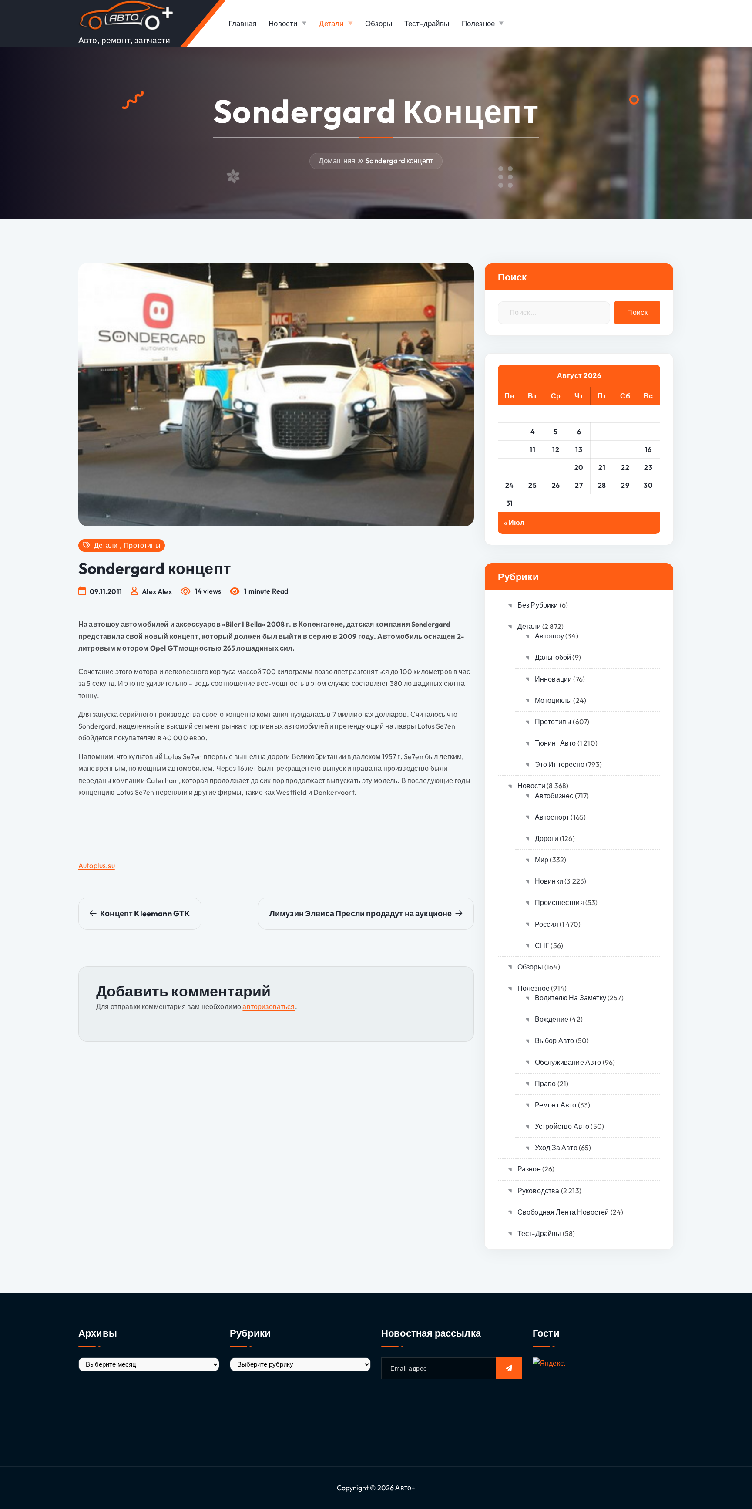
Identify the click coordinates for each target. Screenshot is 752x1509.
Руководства (538, 1190)
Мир (541, 859)
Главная (242, 23)
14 (602, 449)
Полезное (478, 23)
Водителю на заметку (570, 997)
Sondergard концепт (399, 160)
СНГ (542, 945)
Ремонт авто (556, 1105)
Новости (283, 23)
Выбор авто (554, 1040)
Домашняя (337, 160)
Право (545, 1083)
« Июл (514, 522)
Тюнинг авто (555, 743)
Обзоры (378, 23)
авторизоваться (268, 1006)
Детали (331, 23)
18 (532, 467)
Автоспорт (552, 817)
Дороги (546, 838)
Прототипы (142, 545)
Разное (529, 1169)
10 (510, 449)
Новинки (549, 881)
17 (509, 467)
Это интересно (559, 764)
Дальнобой (553, 657)
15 (625, 449)
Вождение (551, 1019)
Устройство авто (562, 1126)
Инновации (553, 679)
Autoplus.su (96, 865)
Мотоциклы (553, 700)
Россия (546, 924)
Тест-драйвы (427, 23)
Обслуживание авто (568, 1062)
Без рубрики (537, 605)
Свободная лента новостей (563, 1212)
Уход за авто (556, 1147)
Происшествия (559, 902)
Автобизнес (554, 795)
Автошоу (549, 635)
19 (555, 467)
